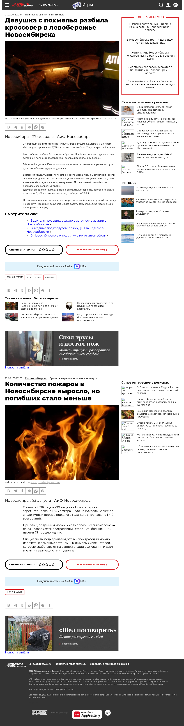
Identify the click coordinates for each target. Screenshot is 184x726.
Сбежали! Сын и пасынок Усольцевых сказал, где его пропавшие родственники (158, 449)
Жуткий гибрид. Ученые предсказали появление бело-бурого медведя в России (158, 437)
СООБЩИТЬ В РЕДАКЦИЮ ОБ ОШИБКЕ (109, 664)
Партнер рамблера (59, 712)
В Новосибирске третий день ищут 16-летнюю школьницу (150, 41)
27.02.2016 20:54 (13, 14)
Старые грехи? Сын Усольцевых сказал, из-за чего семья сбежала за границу (157, 425)
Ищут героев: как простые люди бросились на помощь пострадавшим (95, 317)
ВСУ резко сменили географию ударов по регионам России (153, 236)
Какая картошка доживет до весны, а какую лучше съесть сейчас (156, 224)
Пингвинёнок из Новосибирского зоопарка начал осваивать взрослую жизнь (150, 84)
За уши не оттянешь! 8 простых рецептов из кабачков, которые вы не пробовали (158, 414)
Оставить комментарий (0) (92, 250)
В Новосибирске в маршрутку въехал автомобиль (68, 235)
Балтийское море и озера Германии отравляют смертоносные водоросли (157, 200)
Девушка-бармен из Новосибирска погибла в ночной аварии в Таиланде (39, 306)
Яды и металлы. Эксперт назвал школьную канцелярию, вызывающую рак (154, 110)
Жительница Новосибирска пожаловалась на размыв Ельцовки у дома (150, 55)
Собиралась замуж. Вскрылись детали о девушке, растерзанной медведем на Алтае (155, 133)
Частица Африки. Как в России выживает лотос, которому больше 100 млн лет (156, 402)
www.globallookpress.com (45, 482)
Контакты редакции (40, 664)
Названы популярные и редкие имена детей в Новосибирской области (150, 27)
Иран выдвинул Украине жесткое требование (154, 188)
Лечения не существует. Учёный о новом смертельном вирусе (155, 156)
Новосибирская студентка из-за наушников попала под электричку (95, 306)
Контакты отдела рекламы (71, 664)
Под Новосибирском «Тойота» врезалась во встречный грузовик (39, 316)
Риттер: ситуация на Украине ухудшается (152, 212)
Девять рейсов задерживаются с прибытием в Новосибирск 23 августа (150, 70)
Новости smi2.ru (17, 367)
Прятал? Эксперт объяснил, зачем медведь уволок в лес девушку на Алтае (156, 169)
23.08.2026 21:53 (13, 378)
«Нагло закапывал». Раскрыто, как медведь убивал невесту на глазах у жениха (157, 121)
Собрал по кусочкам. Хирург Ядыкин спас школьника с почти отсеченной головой (158, 390)
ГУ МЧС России (107, 118)
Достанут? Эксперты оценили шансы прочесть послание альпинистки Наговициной (158, 145)
